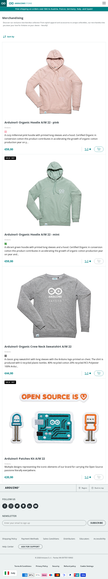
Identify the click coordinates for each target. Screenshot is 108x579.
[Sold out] (99, 261)
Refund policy (70, 566)
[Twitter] (17, 506)
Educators (84, 538)
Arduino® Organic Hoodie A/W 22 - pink (31, 122)
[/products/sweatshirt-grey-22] (54, 306)
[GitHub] (23, 506)
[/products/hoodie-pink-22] (54, 81)
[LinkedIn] (29, 506)
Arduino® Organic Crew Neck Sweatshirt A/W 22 (37, 346)
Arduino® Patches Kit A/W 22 (24, 458)
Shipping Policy (9, 538)
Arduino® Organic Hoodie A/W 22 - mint (31, 234)
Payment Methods (30, 538)
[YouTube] (35, 506)
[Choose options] (99, 149)
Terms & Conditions (22, 566)
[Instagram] (11, 506)
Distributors (69, 538)
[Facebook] (4, 506)
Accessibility (99, 538)
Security (55, 566)
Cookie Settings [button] (87, 566)
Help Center (8, 546)
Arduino (7, 127)
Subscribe (96, 522)
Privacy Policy (42, 566)
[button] (82, 488)
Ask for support (30, 546)
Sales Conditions (51, 538)
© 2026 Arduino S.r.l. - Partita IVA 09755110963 (54, 558)
